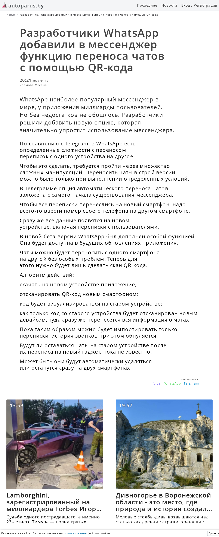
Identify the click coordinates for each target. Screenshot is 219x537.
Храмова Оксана (33, 85)
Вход (185, 5)
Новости (169, 5)
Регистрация (205, 5)
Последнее (147, 5)
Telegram (191, 383)
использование (75, 533)
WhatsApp (172, 383)
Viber (158, 383)
